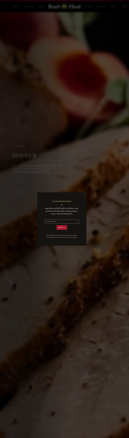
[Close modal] (84, 194)
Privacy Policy (73, 237)
